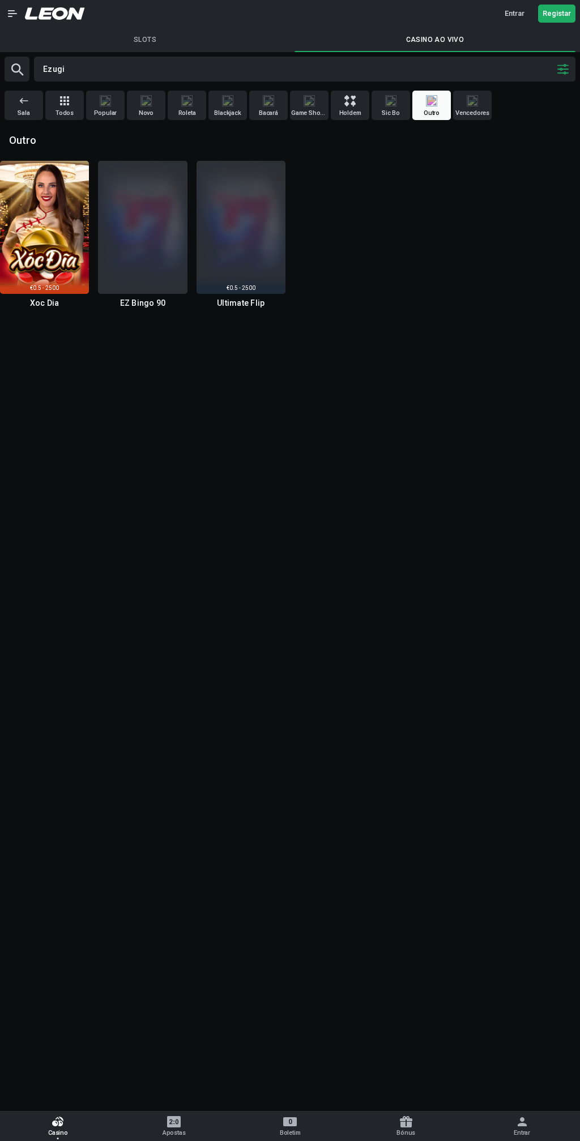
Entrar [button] (514, 13)
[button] (12, 13)
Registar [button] (557, 13)
